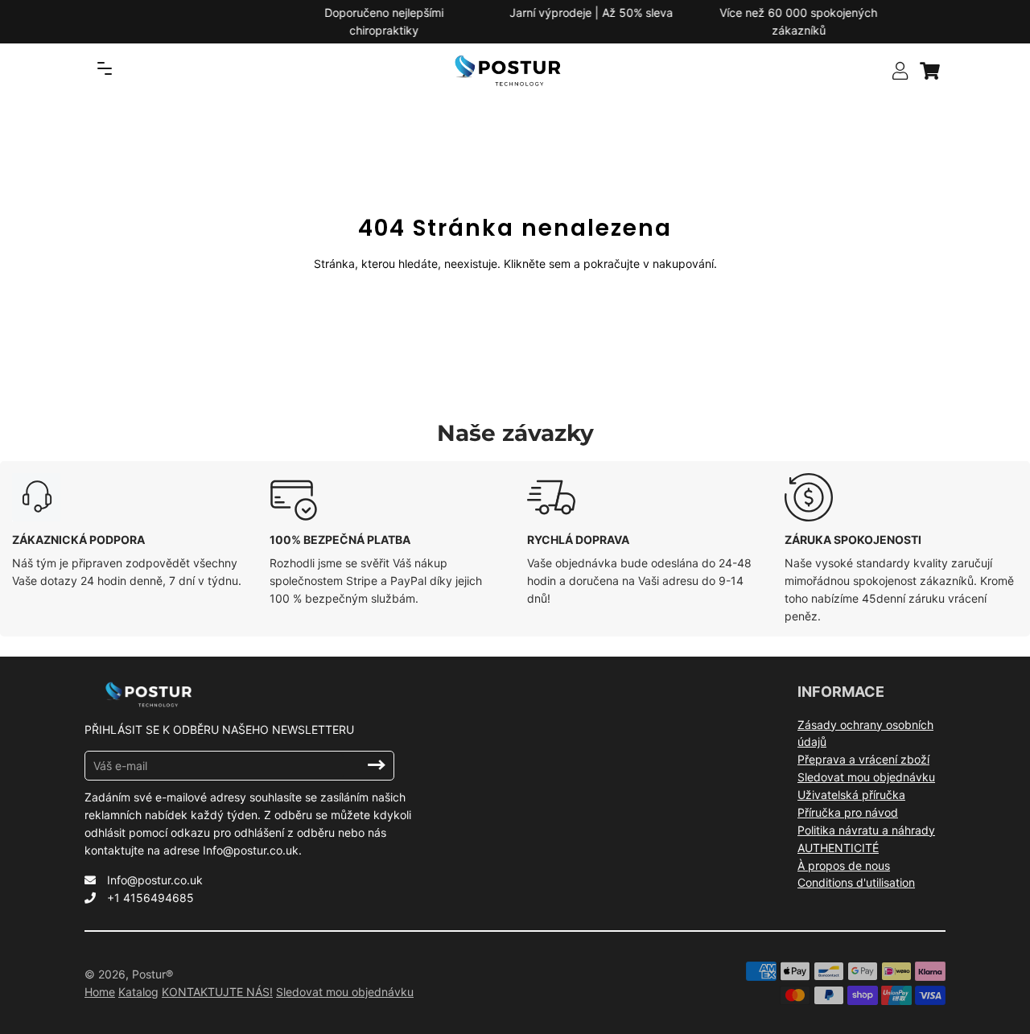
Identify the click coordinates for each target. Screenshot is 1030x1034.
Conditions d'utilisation (856, 882)
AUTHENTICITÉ (838, 848)
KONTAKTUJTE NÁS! (217, 992)
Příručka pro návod (847, 812)
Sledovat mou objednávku (866, 777)
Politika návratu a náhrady (866, 830)
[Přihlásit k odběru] (376, 765)
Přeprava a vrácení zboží (863, 759)
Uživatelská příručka (851, 794)
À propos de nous (843, 865)
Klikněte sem (537, 263)
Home (99, 992)
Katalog (138, 992)
